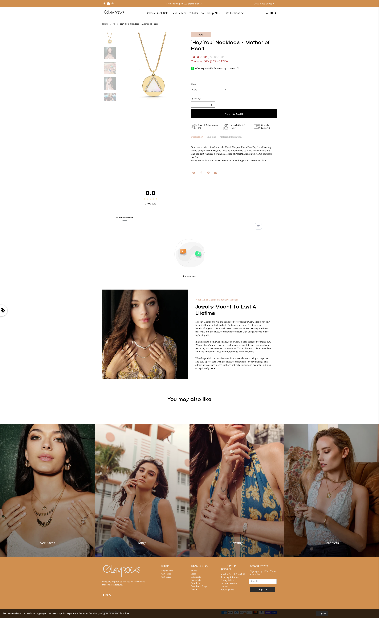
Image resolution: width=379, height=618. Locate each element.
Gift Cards (166, 577)
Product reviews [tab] (124, 217)
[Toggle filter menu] (258, 226)
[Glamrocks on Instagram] (108, 3)
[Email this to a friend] (216, 172)
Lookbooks (196, 580)
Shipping (211, 136)
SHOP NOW (47, 551)
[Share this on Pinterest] (208, 172)
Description (197, 136)
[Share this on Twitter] (194, 172)
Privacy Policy (227, 580)
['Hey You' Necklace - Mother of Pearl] (153, 66)
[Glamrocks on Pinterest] (112, 3)
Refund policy (227, 589)
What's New (196, 13)
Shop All (212, 13)
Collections (233, 13)
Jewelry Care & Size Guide (233, 574)
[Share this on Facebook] (201, 172)
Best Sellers (179, 13)
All (114, 24)
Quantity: (196, 98)
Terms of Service (229, 583)
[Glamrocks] (114, 13)
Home (105, 24)
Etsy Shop (195, 583)
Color (194, 84)
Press (193, 573)
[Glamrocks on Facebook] (104, 3)
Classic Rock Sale (157, 13)
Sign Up (263, 590)
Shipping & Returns (230, 577)
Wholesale (196, 577)
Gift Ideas (166, 573)
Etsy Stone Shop (199, 586)
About (194, 570)
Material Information (231, 136)
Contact (195, 589)
